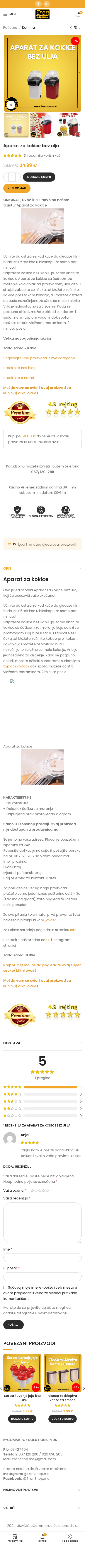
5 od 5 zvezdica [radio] (47, 1190)
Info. (73, 929)
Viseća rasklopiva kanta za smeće (62, 1398)
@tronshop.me (36, 1473)
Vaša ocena (14, 1190)
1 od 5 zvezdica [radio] (32, 1190)
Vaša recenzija (17, 1198)
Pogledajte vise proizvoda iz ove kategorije (39, 358)
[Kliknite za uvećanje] (11, 105)
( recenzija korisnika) (42, 155)
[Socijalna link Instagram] (46, 4)
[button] (22, 1419)
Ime (7, 1249)
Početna (10, 27)
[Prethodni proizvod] (71, 28)
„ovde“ (50, 920)
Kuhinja (28, 27)
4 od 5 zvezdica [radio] (43, 1190)
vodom (23, 666)
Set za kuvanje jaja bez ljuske (22, 1398)
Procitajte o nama (18, 377)
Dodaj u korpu (39, 177)
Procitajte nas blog (19, 367)
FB (48, 939)
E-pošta (11, 1268)
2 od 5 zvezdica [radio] (36, 1190)
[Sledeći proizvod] (79, 28)
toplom (9, 666)
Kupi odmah (17, 188)
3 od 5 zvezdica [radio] (40, 1190)
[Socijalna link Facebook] (38, 4)
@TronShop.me (36, 1478)
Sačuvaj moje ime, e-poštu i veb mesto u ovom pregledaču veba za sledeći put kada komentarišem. (40, 1293)
